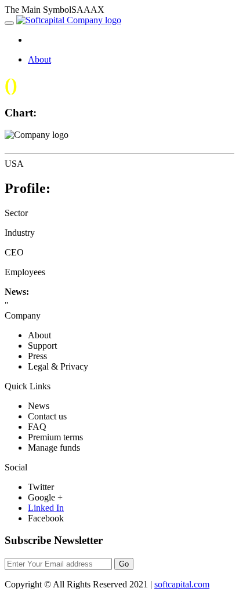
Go (124, 564)
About (39, 59)
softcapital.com (181, 584)
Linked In (46, 508)
